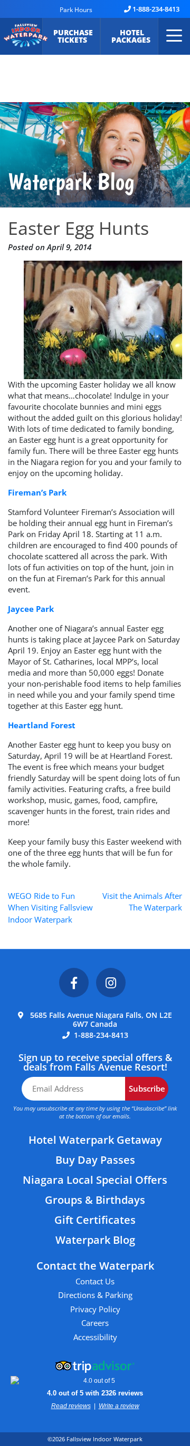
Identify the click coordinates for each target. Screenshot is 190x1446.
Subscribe (147, 1088)
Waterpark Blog (95, 1240)
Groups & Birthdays (95, 1200)
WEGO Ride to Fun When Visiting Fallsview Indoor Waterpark (50, 907)
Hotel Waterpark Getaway (95, 1140)
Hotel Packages (132, 36)
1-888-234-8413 (155, 9)
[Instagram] (111, 982)
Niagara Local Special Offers (95, 1180)
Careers (95, 1323)
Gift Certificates (95, 1220)
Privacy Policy (95, 1309)
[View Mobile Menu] (172, 36)
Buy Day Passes (95, 1160)
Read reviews (71, 1406)
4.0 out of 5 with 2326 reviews (95, 1393)
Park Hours (76, 9)
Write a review (119, 1406)
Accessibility (95, 1337)
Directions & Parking (95, 1295)
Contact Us (95, 1281)
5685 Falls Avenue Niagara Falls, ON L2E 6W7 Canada (101, 1019)
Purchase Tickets (73, 36)
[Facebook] (74, 982)
